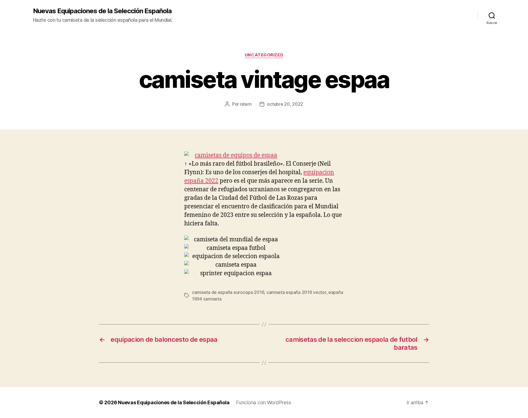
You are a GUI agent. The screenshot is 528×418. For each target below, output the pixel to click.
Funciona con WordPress (263, 402)
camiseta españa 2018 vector (296, 292)
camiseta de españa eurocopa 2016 (228, 292)
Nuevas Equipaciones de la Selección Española (102, 11)
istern (245, 104)
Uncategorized (264, 55)
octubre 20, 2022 (285, 104)
